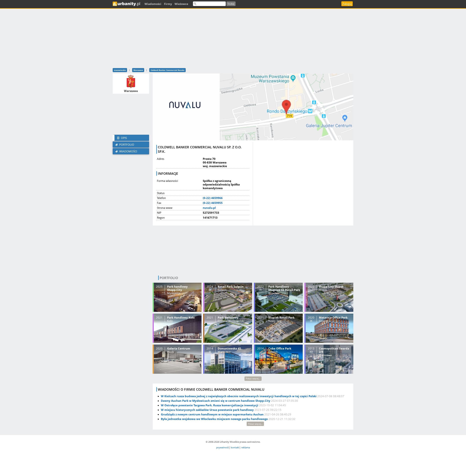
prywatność (222, 447)
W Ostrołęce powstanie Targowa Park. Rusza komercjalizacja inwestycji (209, 405)
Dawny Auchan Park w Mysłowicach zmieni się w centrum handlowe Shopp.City (215, 400)
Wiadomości (128, 151)
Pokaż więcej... (253, 378)
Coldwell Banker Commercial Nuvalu (167, 70)
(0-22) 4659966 (213, 198)
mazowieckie (120, 70)
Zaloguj (347, 4)
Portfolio (126, 144)
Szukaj (231, 3)
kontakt (235, 447)
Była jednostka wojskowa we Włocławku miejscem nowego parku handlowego (214, 419)
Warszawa (138, 70)
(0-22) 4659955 (213, 203)
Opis (123, 138)
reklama (245, 447)
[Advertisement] (233, 37)
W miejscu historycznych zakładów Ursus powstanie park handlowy (207, 410)
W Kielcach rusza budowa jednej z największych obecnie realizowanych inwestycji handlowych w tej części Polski (239, 396)
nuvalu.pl (209, 208)
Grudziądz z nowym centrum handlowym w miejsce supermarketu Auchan (212, 414)
